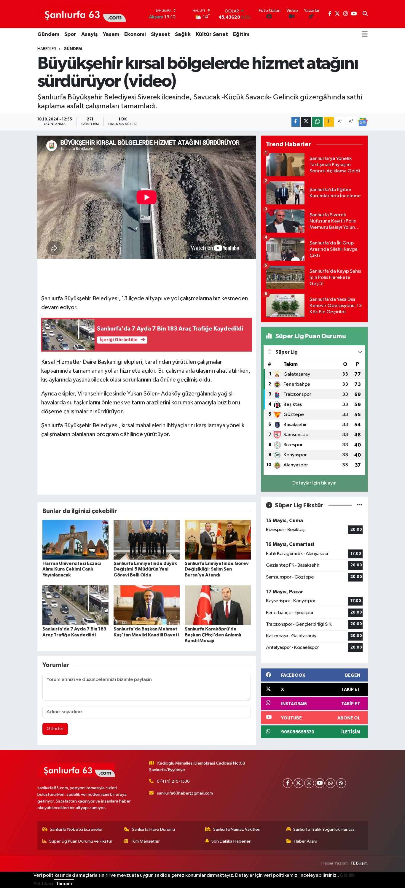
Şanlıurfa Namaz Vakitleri (236, 829)
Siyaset (160, 34)
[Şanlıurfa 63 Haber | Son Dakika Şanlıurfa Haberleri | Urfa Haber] (82, 14)
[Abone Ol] (363, 122)
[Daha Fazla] (329, 122)
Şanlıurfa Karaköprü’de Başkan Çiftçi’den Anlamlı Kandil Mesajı (213, 635)
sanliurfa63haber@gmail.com (185, 793)
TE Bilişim (359, 863)
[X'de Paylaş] (306, 122)
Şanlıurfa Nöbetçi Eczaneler (76, 829)
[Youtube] (320, 783)
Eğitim (241, 34)
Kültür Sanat (212, 34)
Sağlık (183, 34)
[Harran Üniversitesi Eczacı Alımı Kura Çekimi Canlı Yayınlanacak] (75, 539)
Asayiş (89, 34)
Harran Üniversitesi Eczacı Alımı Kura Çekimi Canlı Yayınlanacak (71, 569)
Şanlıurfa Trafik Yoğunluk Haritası (324, 829)
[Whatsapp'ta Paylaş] (317, 122)
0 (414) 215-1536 (173, 781)
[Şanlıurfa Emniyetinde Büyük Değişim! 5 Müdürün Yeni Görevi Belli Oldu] (147, 539)
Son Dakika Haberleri (231, 841)
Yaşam (111, 34)
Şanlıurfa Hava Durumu (153, 829)
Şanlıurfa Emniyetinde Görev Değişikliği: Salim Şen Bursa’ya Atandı (217, 569)
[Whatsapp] (330, 783)
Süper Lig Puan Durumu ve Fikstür (80, 841)
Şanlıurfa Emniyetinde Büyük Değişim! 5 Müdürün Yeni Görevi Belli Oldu (145, 569)
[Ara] (365, 14)
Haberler (46, 49)
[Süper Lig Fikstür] (360, 505)
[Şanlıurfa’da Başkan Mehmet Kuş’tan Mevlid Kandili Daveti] (147, 605)
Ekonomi (135, 34)
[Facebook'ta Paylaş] (295, 122)
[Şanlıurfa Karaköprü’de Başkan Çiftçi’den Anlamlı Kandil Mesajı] (218, 605)
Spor (70, 34)
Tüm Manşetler (145, 841)
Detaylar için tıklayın (314, 483)
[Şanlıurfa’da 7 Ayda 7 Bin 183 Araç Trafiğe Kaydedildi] (75, 605)
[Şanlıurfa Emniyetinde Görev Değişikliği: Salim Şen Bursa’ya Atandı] (218, 539)
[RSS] (341, 783)
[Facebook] (288, 783)
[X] (298, 783)
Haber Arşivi (305, 841)
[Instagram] (309, 783)
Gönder (55, 728)
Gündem (48, 34)
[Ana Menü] (365, 34)
